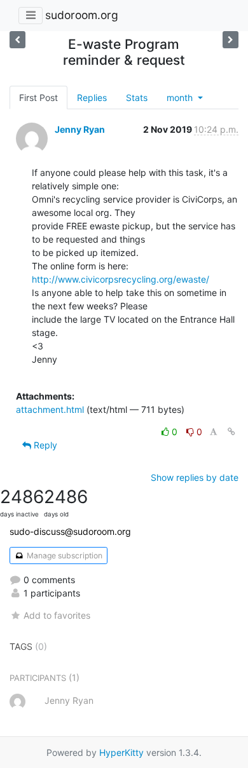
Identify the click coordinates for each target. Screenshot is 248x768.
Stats (137, 97)
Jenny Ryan (80, 129)
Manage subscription (63, 555)
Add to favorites (57, 615)
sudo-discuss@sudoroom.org (70, 531)
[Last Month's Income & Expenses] (230, 39)
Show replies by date (194, 477)
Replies (92, 97)
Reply (44, 445)
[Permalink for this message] (231, 432)
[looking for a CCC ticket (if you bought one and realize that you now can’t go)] (17, 39)
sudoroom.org (81, 15)
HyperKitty (121, 752)
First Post (38, 97)
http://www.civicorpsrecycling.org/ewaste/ (120, 279)
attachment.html (50, 409)
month (181, 97)
